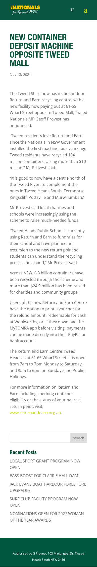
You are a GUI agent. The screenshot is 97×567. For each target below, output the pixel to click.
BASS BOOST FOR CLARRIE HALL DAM (44, 475)
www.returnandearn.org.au (35, 412)
